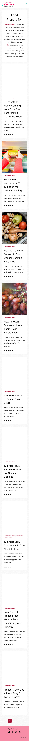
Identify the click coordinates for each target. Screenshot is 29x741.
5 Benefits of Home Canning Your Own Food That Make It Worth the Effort (13, 109)
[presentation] (14, 79)
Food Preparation (9, 98)
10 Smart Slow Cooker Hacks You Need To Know (14, 545)
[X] (13, 732)
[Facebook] (9, 732)
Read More (8, 134)
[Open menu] (26, 4)
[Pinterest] (19, 732)
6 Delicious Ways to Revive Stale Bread (13, 399)
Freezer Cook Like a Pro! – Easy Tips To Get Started (14, 693)
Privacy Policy (6, 729)
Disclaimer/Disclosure (16, 729)
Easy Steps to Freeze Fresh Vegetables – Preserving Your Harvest (13, 619)
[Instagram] (16, 732)
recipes (7, 45)
